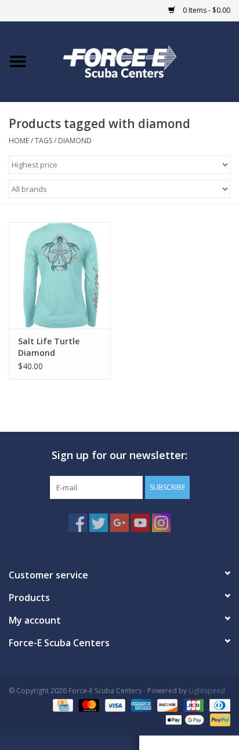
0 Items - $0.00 (205, 10)
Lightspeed (207, 691)
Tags (43, 140)
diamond (75, 140)
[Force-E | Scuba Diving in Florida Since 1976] (137, 60)
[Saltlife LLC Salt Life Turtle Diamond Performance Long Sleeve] (60, 275)
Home (19, 140)
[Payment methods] (61, 705)
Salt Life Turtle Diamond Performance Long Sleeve (55, 347)
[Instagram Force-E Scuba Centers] (161, 523)
